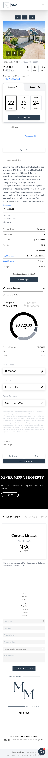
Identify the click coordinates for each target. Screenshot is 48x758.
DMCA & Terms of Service (26, 755)
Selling (24, 603)
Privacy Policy (10, 755)
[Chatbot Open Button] (41, 751)
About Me (24, 612)
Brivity (22, 752)
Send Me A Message (24, 669)
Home (24, 593)
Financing (24, 606)
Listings (24, 596)
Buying (24, 599)
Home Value (24, 609)
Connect (24, 616)
